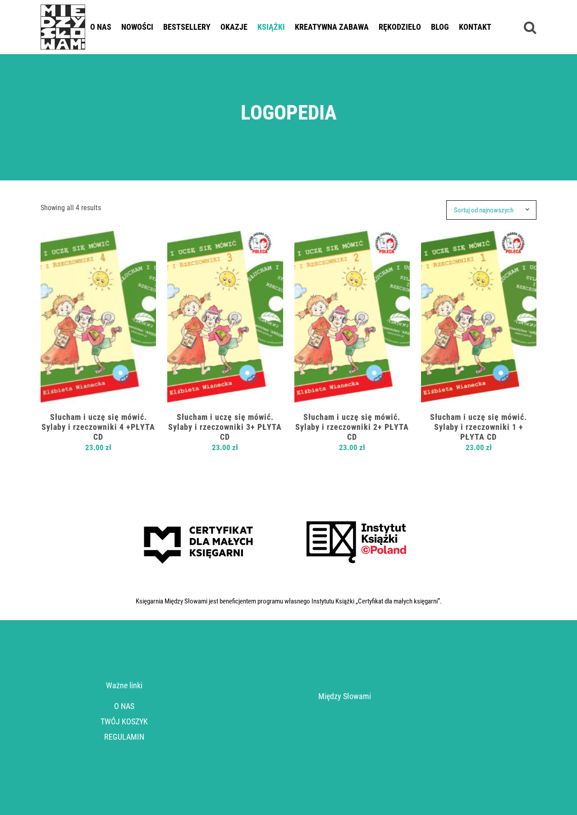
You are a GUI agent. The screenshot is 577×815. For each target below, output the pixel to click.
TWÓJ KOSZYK (124, 721)
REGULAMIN (124, 736)
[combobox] (495, 210)
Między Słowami (344, 696)
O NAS (124, 706)
